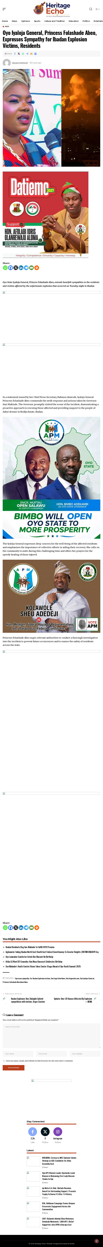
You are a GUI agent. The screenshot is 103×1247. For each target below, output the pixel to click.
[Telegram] (26, 267)
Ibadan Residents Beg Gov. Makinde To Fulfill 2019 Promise (30, 947)
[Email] (31, 54)
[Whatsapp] (5, 267)
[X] (15, 267)
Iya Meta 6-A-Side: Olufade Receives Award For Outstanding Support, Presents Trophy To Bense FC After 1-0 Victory (59, 1191)
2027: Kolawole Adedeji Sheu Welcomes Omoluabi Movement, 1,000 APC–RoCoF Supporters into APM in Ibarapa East (58, 1221)
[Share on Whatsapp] (23, 54)
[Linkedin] (21, 267)
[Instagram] (58, 1135)
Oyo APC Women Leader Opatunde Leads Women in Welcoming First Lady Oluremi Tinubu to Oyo (58, 1175)
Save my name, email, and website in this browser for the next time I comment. (39, 1061)
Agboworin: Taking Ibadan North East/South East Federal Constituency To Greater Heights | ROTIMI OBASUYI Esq (52, 952)
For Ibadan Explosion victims (40, 978)
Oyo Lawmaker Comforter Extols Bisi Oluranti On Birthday (29, 956)
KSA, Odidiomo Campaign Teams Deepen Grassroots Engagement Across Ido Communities (58, 1206)
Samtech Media (68, 1244)
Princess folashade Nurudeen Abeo (15, 982)
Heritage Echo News (58, 978)
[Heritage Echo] (51, 9)
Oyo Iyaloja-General (87, 978)
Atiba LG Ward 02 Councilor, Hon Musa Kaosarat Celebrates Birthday (34, 961)
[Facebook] (10, 267)
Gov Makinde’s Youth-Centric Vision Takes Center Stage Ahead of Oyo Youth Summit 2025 (43, 966)
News (7, 26)
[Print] (35, 54)
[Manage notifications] (97, 1241)
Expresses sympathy (22, 978)
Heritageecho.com (72, 978)
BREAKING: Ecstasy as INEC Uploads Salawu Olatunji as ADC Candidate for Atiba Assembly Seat (59, 1160)
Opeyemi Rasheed (20, 63)
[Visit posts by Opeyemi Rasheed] (7, 63)
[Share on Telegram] (27, 54)
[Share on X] (19, 54)
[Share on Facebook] (15, 54)
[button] (5, 9)
